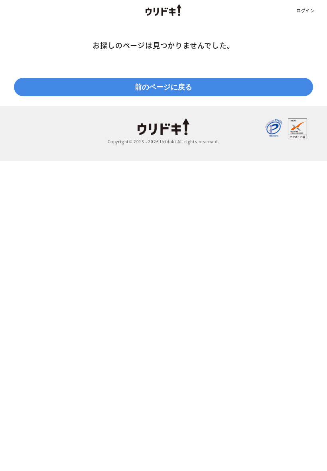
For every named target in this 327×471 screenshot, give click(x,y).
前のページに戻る (163, 87)
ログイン (305, 10)
